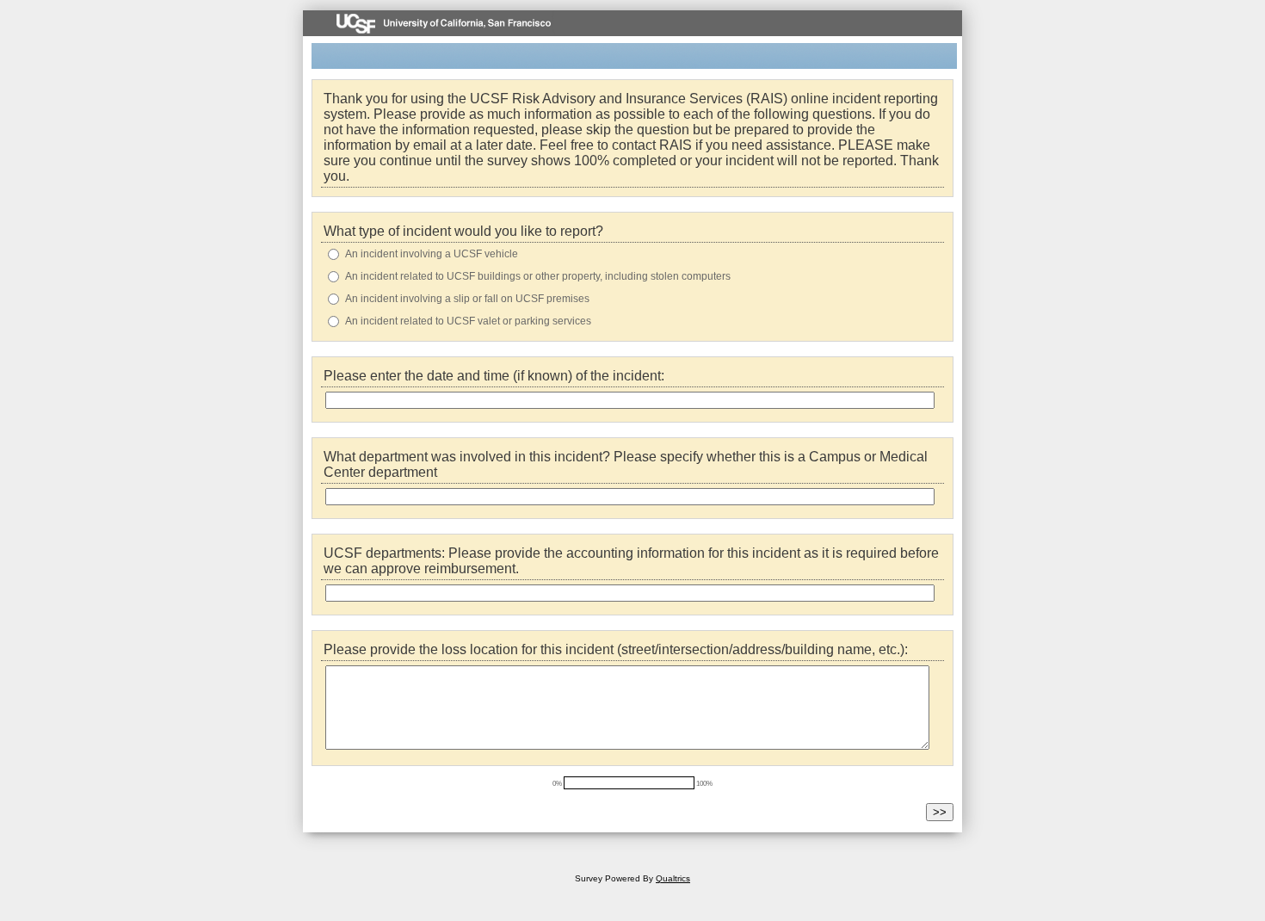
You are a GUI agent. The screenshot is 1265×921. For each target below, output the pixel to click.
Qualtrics (673, 878)
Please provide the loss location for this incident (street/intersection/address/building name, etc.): (616, 649)
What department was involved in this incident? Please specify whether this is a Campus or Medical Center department (626, 464)
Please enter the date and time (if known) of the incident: (494, 375)
